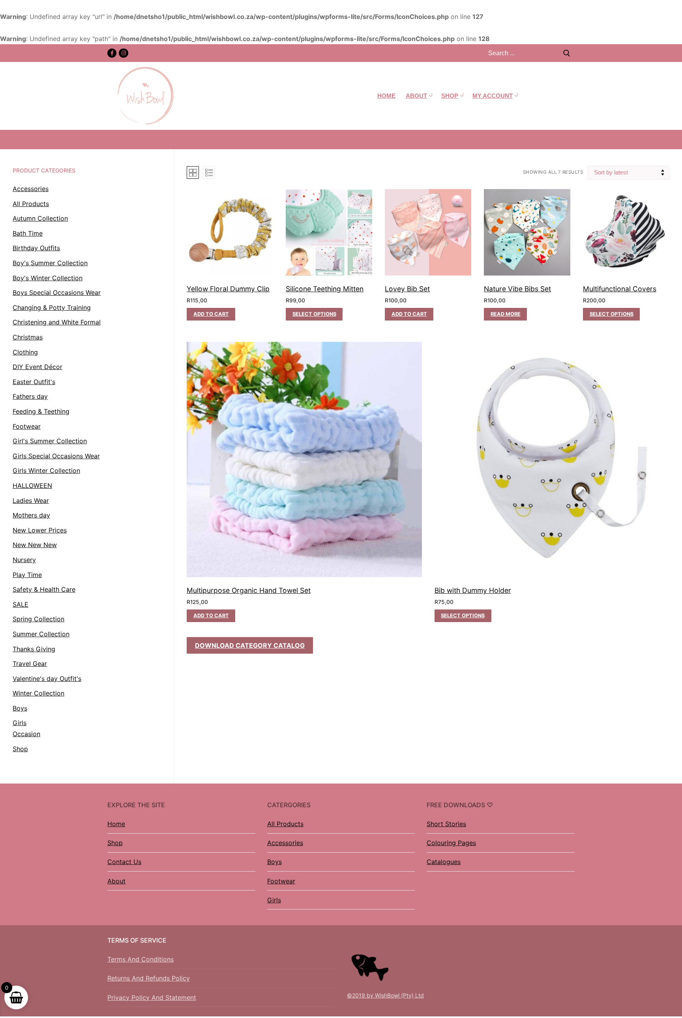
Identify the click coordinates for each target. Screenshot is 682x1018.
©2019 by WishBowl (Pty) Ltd (385, 995)
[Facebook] (111, 53)
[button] (211, 314)
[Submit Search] (567, 53)
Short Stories (446, 824)
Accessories (285, 843)
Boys (274, 862)
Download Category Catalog (250, 645)
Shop (115, 843)
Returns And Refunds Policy (148, 978)
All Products (285, 824)
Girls (274, 900)
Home (116, 824)
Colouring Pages (451, 843)
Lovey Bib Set (407, 289)
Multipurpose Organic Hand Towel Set (249, 590)
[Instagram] (123, 53)
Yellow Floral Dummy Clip (228, 289)
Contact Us (124, 862)
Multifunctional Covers (619, 289)
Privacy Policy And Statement (151, 997)
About (116, 881)
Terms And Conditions (140, 959)
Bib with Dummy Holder (473, 590)
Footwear (281, 881)
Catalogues (444, 862)
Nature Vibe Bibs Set (517, 289)
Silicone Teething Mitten (324, 289)
